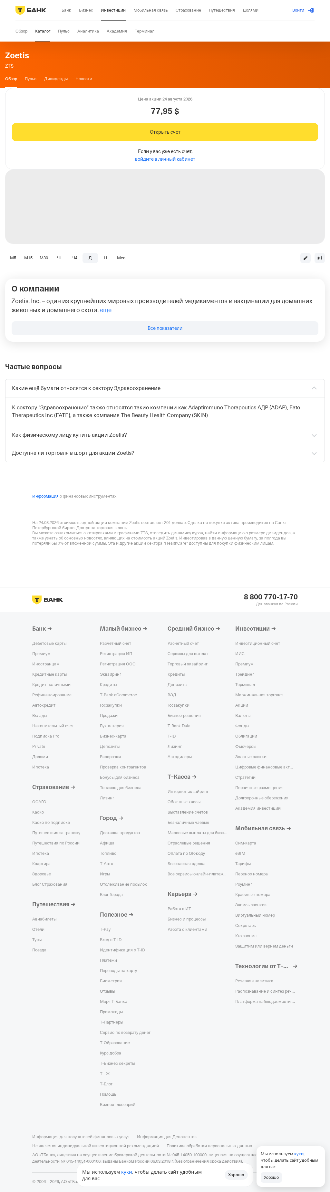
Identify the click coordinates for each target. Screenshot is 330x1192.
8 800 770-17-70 (271, 597)
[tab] (11, 79)
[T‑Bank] (30, 10)
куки (126, 1171)
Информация (45, 496)
